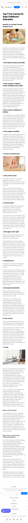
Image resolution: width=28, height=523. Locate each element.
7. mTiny (5, 347)
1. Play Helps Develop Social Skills (14, 62)
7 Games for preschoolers (11, 154)
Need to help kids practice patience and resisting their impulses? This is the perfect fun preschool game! (13, 236)
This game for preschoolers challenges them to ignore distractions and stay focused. (13, 265)
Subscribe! (24, 493)
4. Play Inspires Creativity (11, 131)
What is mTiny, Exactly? (10, 410)
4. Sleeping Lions (8, 260)
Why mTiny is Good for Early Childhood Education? (11, 436)
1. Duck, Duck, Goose (10, 175)
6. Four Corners (8, 318)
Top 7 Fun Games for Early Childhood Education (13, 17)
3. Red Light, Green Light (11, 232)
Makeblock (7, 7)
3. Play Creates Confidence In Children (12, 111)
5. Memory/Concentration (11, 288)
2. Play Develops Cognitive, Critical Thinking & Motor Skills (13, 85)
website (15, 477)
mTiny (16, 385)
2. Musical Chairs (8, 203)
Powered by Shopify (21, 516)
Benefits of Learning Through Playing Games (12, 25)
